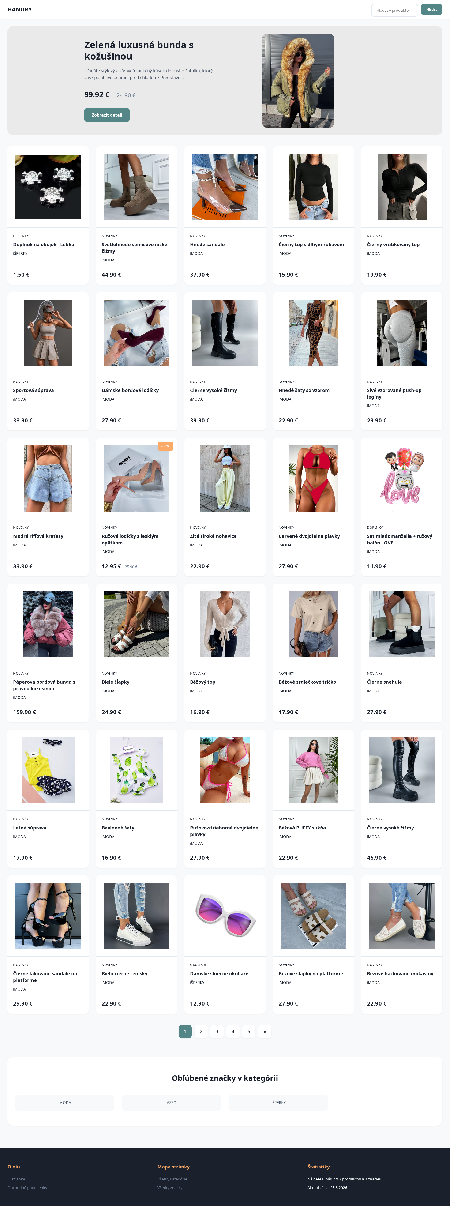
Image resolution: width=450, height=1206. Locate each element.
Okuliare (198, 964)
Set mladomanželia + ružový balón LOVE (399, 539)
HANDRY (20, 9)
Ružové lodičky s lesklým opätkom (130, 539)
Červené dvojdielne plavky (309, 536)
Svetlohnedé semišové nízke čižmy (134, 247)
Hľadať (432, 9)
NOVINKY (109, 236)
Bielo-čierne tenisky (124, 973)
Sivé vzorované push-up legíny (394, 393)
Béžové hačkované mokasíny (400, 973)
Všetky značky (170, 1187)
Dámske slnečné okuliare (219, 973)
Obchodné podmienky (27, 1187)
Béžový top (202, 682)
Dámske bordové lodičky (130, 390)
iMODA (108, 260)
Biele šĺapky (115, 682)
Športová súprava (33, 390)
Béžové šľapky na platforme (311, 973)
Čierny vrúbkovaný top (393, 244)
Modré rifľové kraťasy (38, 536)
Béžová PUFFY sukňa (302, 828)
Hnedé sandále (207, 244)
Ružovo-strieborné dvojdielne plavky (224, 831)
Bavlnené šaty (118, 828)
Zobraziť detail (107, 115)
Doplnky (21, 236)
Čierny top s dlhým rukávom (311, 244)
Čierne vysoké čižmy (213, 390)
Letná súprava (29, 828)
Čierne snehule (384, 682)
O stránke (16, 1179)
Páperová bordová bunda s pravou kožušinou (44, 685)
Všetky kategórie (172, 1179)
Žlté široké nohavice (213, 536)
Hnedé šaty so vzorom (304, 390)
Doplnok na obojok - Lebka (43, 244)
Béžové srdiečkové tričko (307, 682)
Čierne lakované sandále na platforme (45, 976)
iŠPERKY (20, 253)
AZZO (171, 1102)
